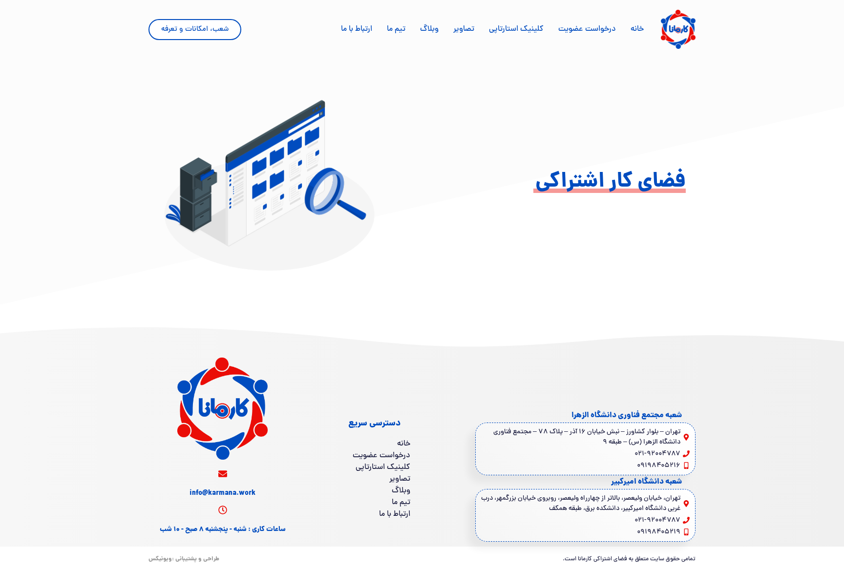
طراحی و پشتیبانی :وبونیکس (183, 559)
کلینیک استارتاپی (516, 29)
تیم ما (396, 29)
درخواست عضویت (587, 29)
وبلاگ (429, 29)
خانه (637, 29)
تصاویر (463, 29)
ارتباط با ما (356, 29)
